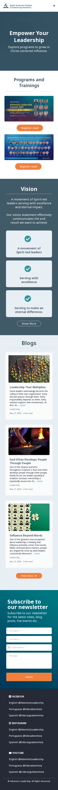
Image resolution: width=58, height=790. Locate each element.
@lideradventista (25, 765)
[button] (53, 5)
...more (22, 405)
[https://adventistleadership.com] (17, 6)
